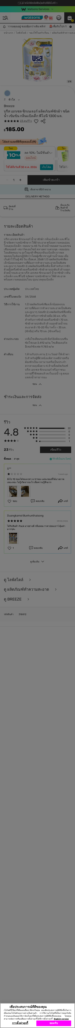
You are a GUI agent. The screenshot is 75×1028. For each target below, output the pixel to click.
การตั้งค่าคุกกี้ (20, 1023)
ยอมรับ (54, 1023)
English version (61, 1019)
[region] (37, 1015)
